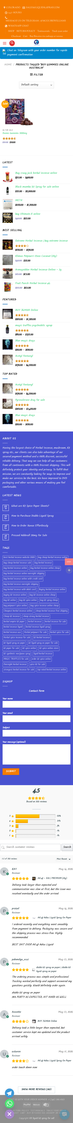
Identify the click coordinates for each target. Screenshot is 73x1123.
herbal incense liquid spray (38, 627)
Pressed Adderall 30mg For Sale (29, 535)
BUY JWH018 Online (47, 1021)
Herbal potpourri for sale (35, 632)
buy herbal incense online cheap (45, 568)
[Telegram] (9, 1093)
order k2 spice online (41, 659)
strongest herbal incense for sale (19, 669)
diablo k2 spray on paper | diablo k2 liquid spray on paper (53, 969)
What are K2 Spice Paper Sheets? (30, 506)
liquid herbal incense (43, 654)
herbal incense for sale (55, 621)
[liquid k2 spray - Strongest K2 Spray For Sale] (36, 43)
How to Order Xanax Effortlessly (29, 526)
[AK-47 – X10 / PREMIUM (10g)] (34, 878)
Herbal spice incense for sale (17, 637)
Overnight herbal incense (15, 664)
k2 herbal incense (42, 637)
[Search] (12, 43)
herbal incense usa (12, 632)
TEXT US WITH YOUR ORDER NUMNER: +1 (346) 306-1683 (37, 1100)
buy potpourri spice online (15, 605)
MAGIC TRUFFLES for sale (16, 659)
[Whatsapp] (9, 1103)
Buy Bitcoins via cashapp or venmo (46, 36)
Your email (8, 713)
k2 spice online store (48, 648)
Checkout (16, 36)
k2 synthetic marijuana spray (17, 654)
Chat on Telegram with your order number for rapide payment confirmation (37, 53)
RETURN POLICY (26, 31)
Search (67, 847)
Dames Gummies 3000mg (15, 133)
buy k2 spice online (28, 600)
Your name (8, 699)
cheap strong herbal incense (36, 616)
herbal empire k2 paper (14, 621)
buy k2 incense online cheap (42, 595)
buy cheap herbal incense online (52, 557)
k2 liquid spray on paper (14, 643)
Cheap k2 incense (12, 616)
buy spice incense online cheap (44, 605)
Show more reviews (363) (37, 1089)
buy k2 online (10, 600)
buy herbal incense (43, 563)
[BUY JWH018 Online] (34, 1021)
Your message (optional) (14, 742)
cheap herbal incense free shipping (52, 611)
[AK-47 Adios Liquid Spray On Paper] (34, 918)
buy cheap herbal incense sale (17, 563)
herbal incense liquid (13, 627)
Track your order (60, 31)
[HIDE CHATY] (9, 1114)
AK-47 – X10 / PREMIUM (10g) (52, 878)
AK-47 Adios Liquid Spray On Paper (54, 918)
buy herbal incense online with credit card (23, 579)
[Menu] (5, 43)
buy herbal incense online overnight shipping (24, 573)
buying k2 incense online (15, 595)
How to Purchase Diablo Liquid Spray (32, 516)
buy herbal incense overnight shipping (21, 584)
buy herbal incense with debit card (19, 589)
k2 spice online (29, 648)
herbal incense (34, 621)
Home (8, 65)
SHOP (11, 31)
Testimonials (43, 31)
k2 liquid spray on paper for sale (43, 643)
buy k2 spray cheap (49, 600)
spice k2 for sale (37, 664)
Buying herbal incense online (52, 589)
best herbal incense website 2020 (19, 557)
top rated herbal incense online (52, 669)
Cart (25, 36)
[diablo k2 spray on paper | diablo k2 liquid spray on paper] (33, 969)
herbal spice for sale (59, 632)
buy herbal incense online (15, 568)
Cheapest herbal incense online (18, 611)
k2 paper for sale (11, 648)
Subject (6, 728)
